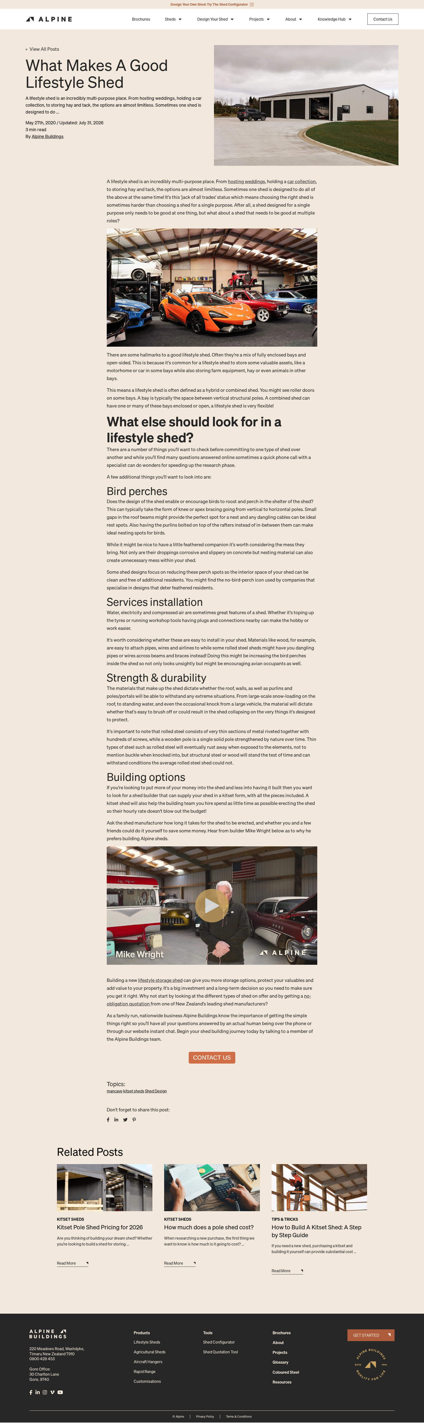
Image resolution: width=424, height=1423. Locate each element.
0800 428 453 (42, 1358)
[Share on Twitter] (125, 1120)
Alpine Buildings (48, 136)
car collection (301, 181)
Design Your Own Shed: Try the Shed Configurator (209, 4)
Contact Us (382, 19)
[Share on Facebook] (108, 1120)
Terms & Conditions (239, 1416)
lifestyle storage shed (160, 980)
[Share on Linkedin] (116, 1120)
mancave (114, 1091)
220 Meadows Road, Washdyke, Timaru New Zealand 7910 (56, 1351)
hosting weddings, (247, 181)
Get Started (366, 1335)
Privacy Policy (205, 1416)
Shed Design (156, 1091)
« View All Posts (42, 49)
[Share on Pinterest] (134, 1120)
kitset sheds (133, 1091)
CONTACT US (212, 1057)
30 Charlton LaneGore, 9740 (44, 1377)
